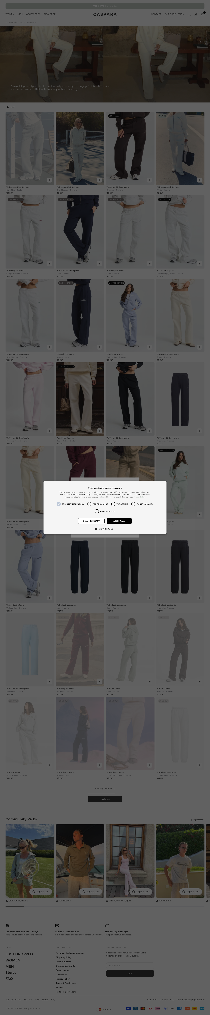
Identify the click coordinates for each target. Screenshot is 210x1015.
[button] (105, 528)
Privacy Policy (139, 497)
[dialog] (105, 507)
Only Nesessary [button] (91, 521)
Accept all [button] (119, 521)
